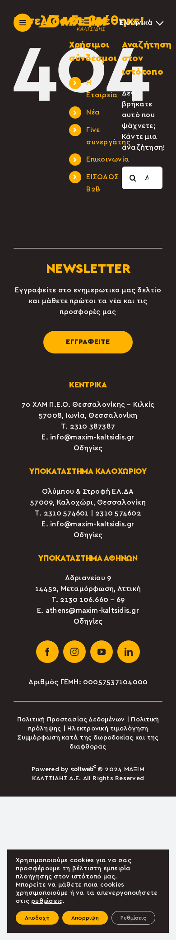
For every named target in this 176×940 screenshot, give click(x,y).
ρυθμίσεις (47, 901)
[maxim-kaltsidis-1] (72, 18)
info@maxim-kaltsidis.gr (92, 437)
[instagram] (74, 651)
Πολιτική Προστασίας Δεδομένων (71, 719)
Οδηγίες (88, 448)
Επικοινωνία (107, 159)
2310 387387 (93, 426)
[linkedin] (128, 651)
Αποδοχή (37, 918)
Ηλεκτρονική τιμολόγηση (107, 728)
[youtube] (101, 651)
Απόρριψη (85, 918)
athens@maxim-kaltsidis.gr (92, 610)
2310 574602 (118, 513)
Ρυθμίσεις (133, 918)
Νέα (93, 112)
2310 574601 (66, 513)
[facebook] (47, 651)
